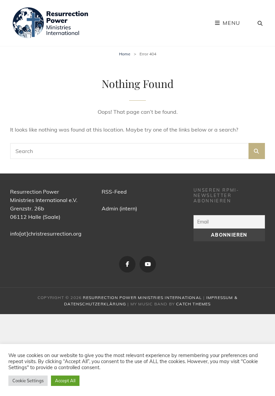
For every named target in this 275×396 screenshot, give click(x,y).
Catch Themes (193, 303)
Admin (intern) (119, 208)
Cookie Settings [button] (28, 380)
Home (124, 53)
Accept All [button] (65, 380)
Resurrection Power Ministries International (142, 297)
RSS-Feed (114, 191)
